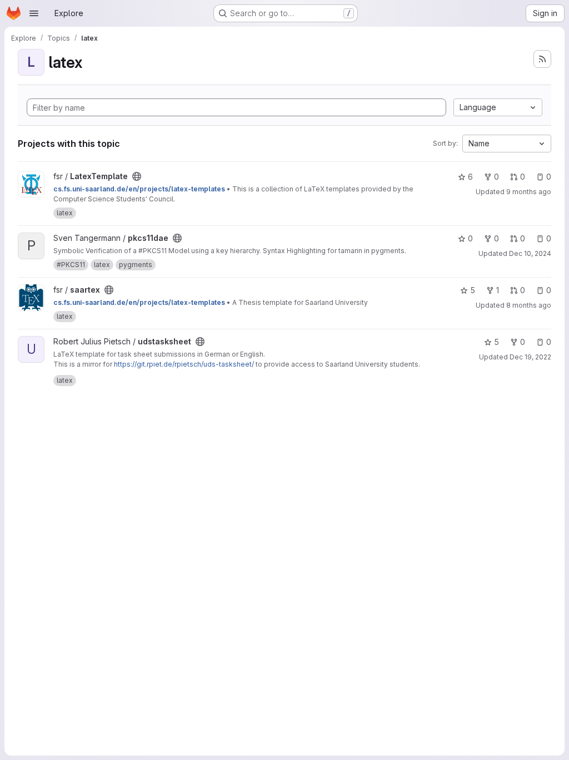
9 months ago (528, 191)
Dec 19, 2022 (530, 357)
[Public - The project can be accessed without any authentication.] (136, 176)
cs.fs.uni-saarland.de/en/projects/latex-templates (139, 189)
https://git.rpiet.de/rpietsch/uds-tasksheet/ (184, 364)
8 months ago (528, 305)
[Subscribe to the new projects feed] (542, 59)
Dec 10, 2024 (530, 253)
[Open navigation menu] (34, 13)
